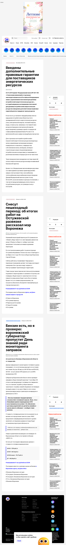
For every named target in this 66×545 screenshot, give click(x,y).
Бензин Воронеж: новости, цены (13, 320)
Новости (12, 43)
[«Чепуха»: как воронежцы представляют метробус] (29, 50)
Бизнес (46, 43)
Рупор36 (41, 43)
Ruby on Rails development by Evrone (54, 539)
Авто (50, 43)
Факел (17, 43)
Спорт (34, 501)
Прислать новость (59, 38)
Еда (23, 514)
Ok (52, 511)
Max (52, 502)
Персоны (61, 43)
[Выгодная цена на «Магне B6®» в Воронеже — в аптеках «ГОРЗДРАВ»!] (17, 50)
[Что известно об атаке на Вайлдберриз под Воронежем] (23, 50)
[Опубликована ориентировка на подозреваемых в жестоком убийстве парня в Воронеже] (52, 50)
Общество (24, 503)
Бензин (36, 43)
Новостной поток (54, 115)
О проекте (8, 530)
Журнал (23, 519)
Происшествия (25, 506)
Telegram (52, 521)
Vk (52, 506)
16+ (6, 527)
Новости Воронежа (20, 56)
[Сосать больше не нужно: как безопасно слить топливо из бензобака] (58, 50)
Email (57, 529)
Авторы (34, 506)
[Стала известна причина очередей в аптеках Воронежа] (12, 50)
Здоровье (55, 43)
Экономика (24, 507)
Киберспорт (35, 517)
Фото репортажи (37, 514)
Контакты (8, 531)
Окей (19, 541)
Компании (35, 504)
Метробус (26, 43)
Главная (5, 56)
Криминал (35, 503)
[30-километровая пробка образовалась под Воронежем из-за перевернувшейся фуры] (35, 50)
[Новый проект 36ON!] (41, 50)
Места (34, 519)
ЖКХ (32, 43)
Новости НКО (36, 507)
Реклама (7, 528)
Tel (52, 529)
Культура (24, 501)
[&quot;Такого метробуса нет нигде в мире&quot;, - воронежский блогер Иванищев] (6, 50)
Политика (35, 499)
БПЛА (21, 43)
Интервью (24, 504)
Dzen (52, 516)
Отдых (23, 520)
